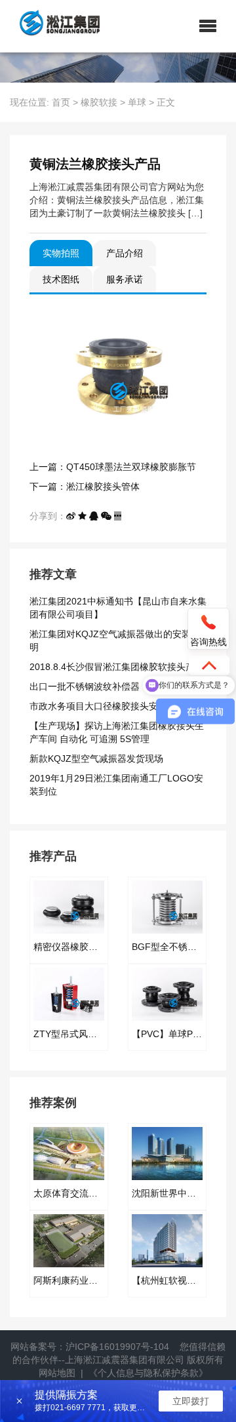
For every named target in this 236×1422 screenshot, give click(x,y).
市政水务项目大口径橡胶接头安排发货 (108, 706)
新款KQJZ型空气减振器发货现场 (96, 758)
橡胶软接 (99, 102)
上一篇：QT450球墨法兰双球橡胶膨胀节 (113, 467)
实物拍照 (61, 253)
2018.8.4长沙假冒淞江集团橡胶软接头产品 (117, 667)
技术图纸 (61, 279)
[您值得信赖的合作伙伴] (55, 26)
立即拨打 (190, 1401)
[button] (207, 26)
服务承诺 (124, 279)
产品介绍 (124, 253)
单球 (137, 102)
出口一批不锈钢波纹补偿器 (85, 686)
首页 (61, 102)
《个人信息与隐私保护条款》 (148, 1373)
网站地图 (57, 1373)
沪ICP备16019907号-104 (117, 1346)
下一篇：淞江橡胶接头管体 (85, 486)
